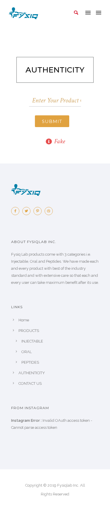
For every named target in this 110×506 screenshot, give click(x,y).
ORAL (26, 352)
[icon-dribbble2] (50, 211)
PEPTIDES (30, 362)
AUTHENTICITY (31, 373)
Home (23, 320)
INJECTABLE (32, 341)
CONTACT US (30, 383)
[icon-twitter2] (27, 211)
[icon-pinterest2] (39, 211)
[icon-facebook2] (16, 211)
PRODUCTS (28, 330)
